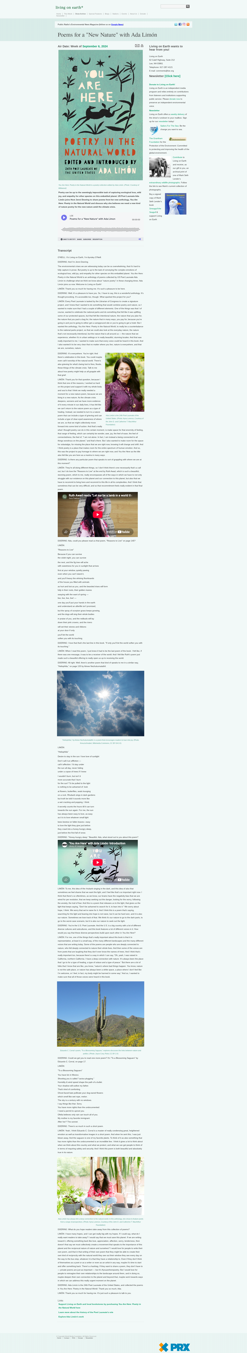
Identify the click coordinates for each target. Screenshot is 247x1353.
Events (124, 14)
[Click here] (172, 76)
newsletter (163, 121)
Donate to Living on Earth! (162, 84)
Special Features (95, 14)
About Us (133, 14)
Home (58, 14)
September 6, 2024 (95, 46)
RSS (73, 1338)
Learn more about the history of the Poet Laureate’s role (85, 1312)
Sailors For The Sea (169, 126)
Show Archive (80, 14)
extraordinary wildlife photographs (164, 182)
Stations (115, 14)
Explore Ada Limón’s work (71, 1317)
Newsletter (60, 16)
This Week (68, 14)
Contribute (177, 157)
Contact (66, 1338)
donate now (174, 99)
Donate (143, 14)
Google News (117, 24)
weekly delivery (178, 114)
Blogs (107, 14)
